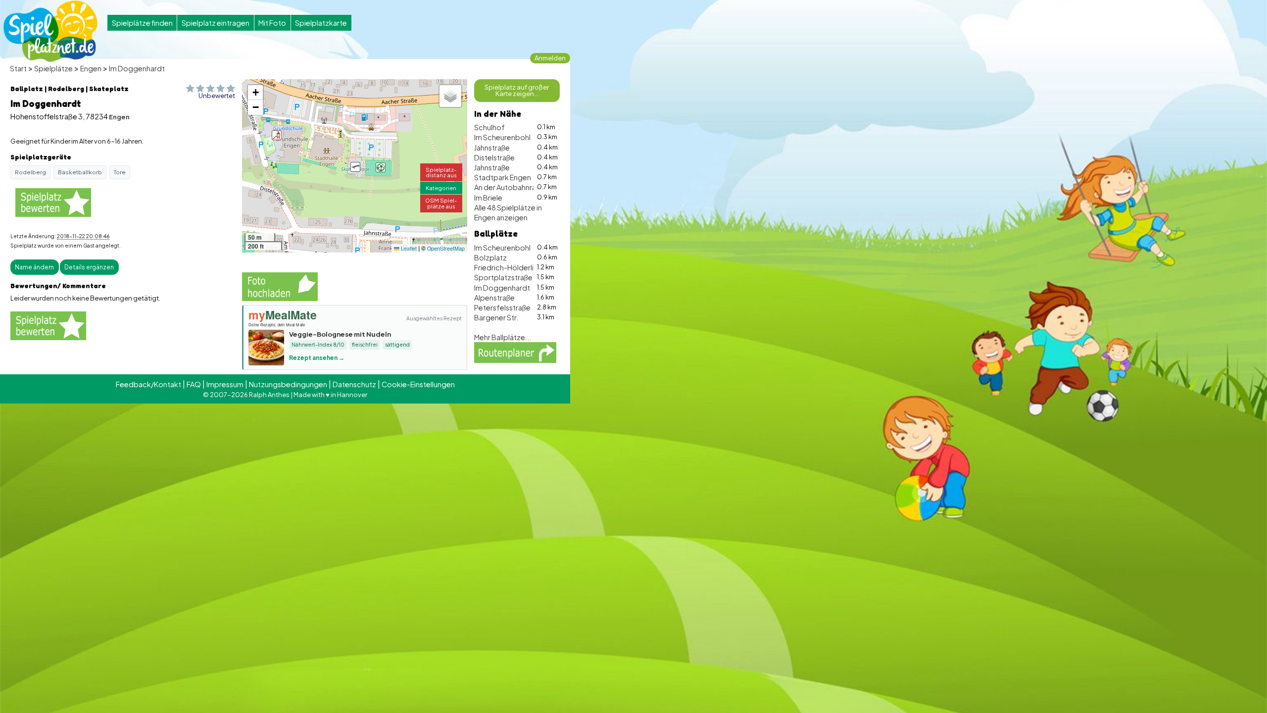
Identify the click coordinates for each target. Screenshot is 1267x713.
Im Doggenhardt (137, 68)
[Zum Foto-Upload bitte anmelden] (280, 285)
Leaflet (408, 248)
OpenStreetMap (446, 248)
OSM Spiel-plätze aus (441, 203)
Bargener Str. (496, 317)
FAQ (194, 384)
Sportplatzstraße (503, 277)
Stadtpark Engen (502, 177)
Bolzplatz (490, 257)
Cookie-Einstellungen (418, 384)
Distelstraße (494, 157)
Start (18, 68)
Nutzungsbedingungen (288, 384)
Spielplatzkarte (321, 22)
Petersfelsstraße (502, 307)
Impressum (225, 384)
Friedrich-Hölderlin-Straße (518, 267)
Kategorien (441, 187)
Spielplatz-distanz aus (441, 172)
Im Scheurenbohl (502, 137)
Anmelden (550, 58)
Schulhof (489, 127)
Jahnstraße (492, 147)
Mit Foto (272, 22)
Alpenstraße (494, 297)
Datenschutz (354, 384)
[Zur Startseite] (50, 31)
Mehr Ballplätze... (502, 337)
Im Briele (488, 197)
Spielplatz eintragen (215, 22)
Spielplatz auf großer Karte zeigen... (517, 90)
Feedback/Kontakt (148, 384)
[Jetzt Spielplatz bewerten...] (53, 201)
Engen (90, 68)
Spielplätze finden (142, 22)
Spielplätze (53, 68)
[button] (355, 167)
